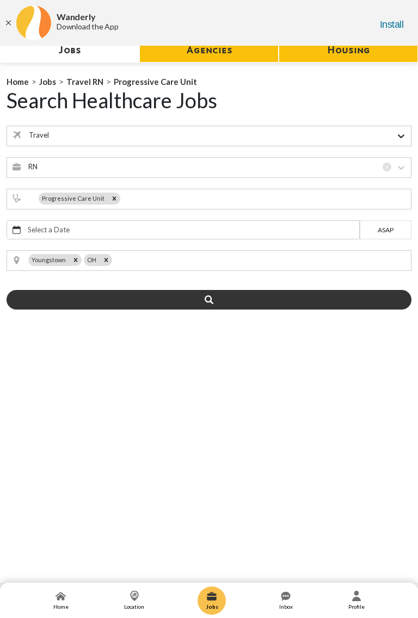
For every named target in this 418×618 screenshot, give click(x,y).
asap (386, 230)
